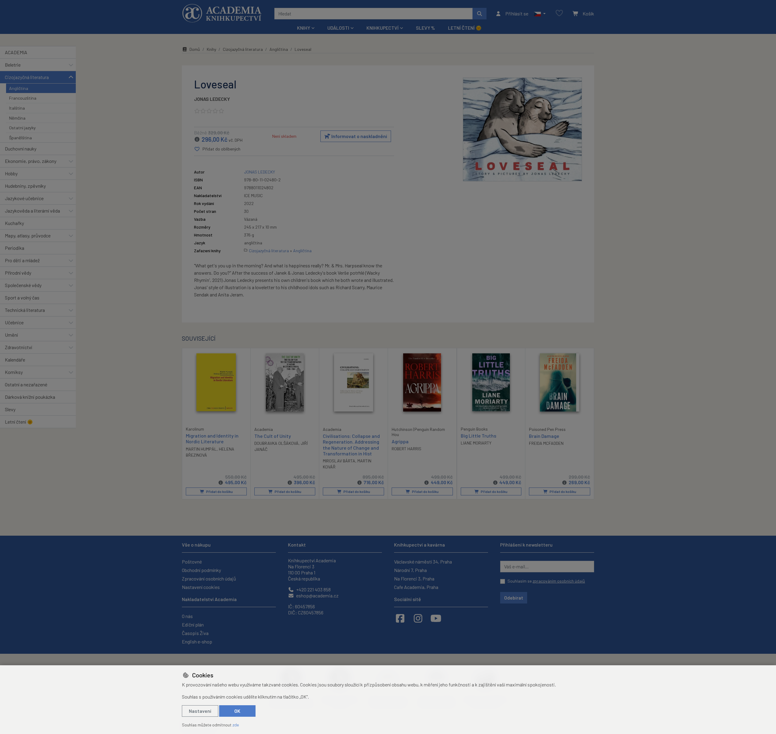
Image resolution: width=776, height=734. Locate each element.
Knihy (211, 49)
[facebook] (400, 618)
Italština (17, 108)
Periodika (14, 248)
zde (235, 724)
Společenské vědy (23, 285)
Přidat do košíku (219, 491)
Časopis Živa (195, 633)
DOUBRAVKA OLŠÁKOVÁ (276, 443)
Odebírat (513, 597)
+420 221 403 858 (313, 589)
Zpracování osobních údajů (209, 578)
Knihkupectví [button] (382, 28)
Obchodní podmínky (201, 570)
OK (237, 711)
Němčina (17, 118)
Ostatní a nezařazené (26, 384)
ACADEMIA (16, 52)
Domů (194, 49)
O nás (187, 616)
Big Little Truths (478, 435)
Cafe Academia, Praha (416, 587)
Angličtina (18, 88)
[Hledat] (480, 13)
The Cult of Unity (272, 436)
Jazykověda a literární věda (32, 210)
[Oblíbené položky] (559, 13)
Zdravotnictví (18, 347)
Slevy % (425, 28)
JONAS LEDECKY (212, 99)
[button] (540, 14)
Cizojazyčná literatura (27, 77)
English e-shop (197, 641)
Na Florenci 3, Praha (414, 578)
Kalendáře (15, 359)
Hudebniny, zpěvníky (25, 186)
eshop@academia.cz (317, 595)
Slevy (10, 409)
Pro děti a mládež (22, 260)
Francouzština (22, 98)
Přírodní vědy (18, 273)
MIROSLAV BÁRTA (339, 460)
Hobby (11, 173)
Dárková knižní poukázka (30, 397)
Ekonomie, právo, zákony (30, 161)
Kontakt (297, 544)
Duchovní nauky (20, 148)
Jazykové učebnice (24, 198)
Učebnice (14, 322)
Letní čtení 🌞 (465, 28)
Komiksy (14, 372)
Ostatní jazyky (22, 127)
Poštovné (192, 561)
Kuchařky (14, 223)
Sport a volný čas (22, 297)
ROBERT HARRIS (406, 448)
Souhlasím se (546, 581)
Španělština (20, 137)
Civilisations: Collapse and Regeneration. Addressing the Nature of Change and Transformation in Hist (351, 444)
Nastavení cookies (201, 587)
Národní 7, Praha (410, 570)
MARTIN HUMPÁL (201, 448)
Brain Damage (544, 436)
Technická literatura (25, 310)
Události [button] (338, 28)
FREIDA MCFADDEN (546, 443)
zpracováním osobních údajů (559, 581)
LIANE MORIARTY (476, 442)
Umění (11, 335)
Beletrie (13, 65)
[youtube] (436, 618)
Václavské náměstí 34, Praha (423, 561)
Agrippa (400, 441)
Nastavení (200, 711)
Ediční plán (193, 624)
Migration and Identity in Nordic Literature (212, 438)
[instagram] (418, 618)
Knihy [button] (303, 28)
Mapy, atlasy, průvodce (28, 235)
